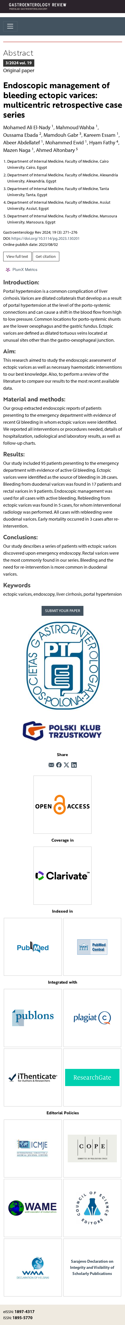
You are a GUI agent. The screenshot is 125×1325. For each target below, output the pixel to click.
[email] (51, 765)
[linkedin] (74, 765)
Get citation (46, 256)
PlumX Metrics (25, 269)
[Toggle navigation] (10, 26)
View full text (17, 256)
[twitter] (66, 765)
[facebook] (59, 765)
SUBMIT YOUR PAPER (62, 610)
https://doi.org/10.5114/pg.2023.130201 (45, 238)
